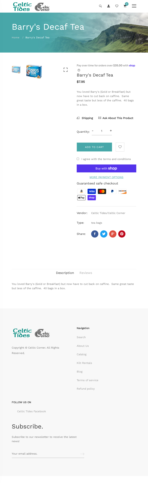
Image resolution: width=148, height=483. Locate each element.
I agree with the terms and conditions (106, 159)
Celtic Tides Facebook (31, 411)
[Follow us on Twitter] (103, 234)
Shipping (87, 118)
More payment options (106, 177)
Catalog (81, 354)
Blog (79, 371)
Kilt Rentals (84, 363)
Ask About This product (118, 118)
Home (15, 37)
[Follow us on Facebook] (94, 234)
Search (81, 337)
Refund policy (86, 388)
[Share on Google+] (112, 234)
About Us (83, 345)
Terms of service (87, 380)
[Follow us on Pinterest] (121, 234)
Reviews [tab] (85, 273)
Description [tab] (65, 273)
